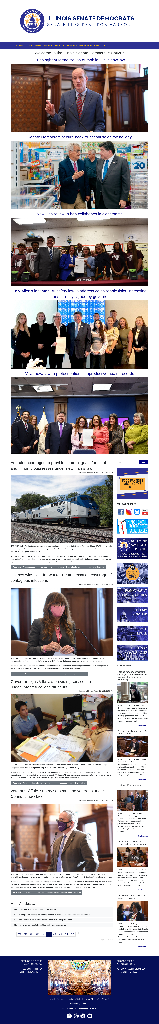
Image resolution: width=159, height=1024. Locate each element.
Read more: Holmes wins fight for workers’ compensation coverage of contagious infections (50, 674)
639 (19, 934)
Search (144, 462)
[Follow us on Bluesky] (137, 512)
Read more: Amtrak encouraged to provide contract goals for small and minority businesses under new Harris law (59, 567)
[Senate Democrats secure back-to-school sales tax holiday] (79, 175)
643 (42, 934)
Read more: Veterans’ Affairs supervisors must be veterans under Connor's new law (47, 892)
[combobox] (128, 462)
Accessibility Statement (79, 1004)
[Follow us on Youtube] (89, 1015)
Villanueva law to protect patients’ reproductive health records (79, 373)
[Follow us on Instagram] (129, 512)
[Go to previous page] (15, 933)
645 (54, 934)
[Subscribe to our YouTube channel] (144, 512)
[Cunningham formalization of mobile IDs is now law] (79, 98)
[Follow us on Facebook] (121, 512)
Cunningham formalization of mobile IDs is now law (79, 60)
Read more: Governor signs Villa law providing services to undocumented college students (49, 783)
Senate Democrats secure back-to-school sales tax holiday (79, 137)
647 (66, 934)
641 (31, 934)
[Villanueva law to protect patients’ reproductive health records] (79, 416)
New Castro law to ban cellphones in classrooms (80, 214)
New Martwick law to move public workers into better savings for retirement (44, 920)
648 (72, 934)
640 (25, 934)
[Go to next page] (77, 933)
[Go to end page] (79, 933)
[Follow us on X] (83, 1015)
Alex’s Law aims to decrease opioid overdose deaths (35, 909)
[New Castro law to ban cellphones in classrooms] (79, 252)
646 (60, 934)
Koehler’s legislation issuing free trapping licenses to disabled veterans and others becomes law (52, 915)
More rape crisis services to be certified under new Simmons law (40, 925)
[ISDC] (79, 21)
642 (37, 934)
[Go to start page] (12, 933)
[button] (23, 45)
